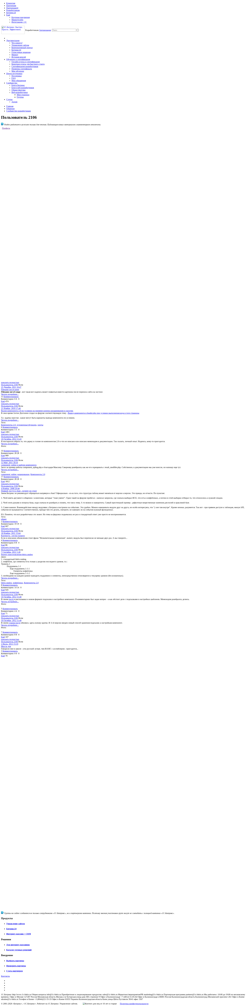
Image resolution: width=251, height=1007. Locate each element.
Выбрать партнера (15, 961)
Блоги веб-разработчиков (23, 88)
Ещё (8, 15)
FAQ (14, 78)
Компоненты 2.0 (8, 425)
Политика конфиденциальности (134, 1004)
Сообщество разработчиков (18, 111)
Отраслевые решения (21, 52)
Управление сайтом (20, 45)
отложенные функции (26, 425)
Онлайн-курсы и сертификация (26, 62)
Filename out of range (10, 389)
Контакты (5, 976)
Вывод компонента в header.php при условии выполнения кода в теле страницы (103, 413)
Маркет (15, 55)
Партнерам (11, 5)
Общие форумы (18, 90)
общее (4, 519)
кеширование (23, 474)
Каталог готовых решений (19, 950)
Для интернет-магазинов (18, 945)
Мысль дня (6, 646)
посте (11, 599)
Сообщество (11, 83)
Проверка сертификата (22, 69)
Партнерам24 (12, 8)
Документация (12, 40)
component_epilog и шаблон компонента (18, 465)
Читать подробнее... (10, 394)
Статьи (9, 99)
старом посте (14, 623)
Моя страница (23, 95)
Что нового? (17, 43)
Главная (9, 106)
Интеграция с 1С (19, 22)
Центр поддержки (14, 73)
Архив (14, 102)
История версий (19, 57)
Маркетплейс (17, 20)
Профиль (6, 128)
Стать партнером (14, 971)
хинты (40, 425)
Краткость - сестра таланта (13, 536)
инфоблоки (18, 583)
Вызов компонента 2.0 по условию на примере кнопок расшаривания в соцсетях (37, 411)
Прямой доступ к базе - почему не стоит (19, 491)
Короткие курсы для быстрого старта (28, 64)
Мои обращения (19, 80)
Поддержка (17, 76)
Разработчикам (13, 10)
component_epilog (8, 474)
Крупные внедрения (21, 17)
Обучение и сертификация (18, 59)
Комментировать (11, 396)
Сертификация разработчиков (25, 66)
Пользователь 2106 (9, 385)
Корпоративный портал (22, 47)
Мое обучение (18, 71)
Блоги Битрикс (18, 85)
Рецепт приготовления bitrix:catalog (17, 554)
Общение (10, 108)
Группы (20, 97)
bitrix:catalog (6, 583)
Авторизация (45, 30)
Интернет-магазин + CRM (18, 934)
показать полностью (10, 382)
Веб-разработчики (20, 92)
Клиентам (10, 3)
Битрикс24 (11, 13)
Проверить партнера (16, 966)
